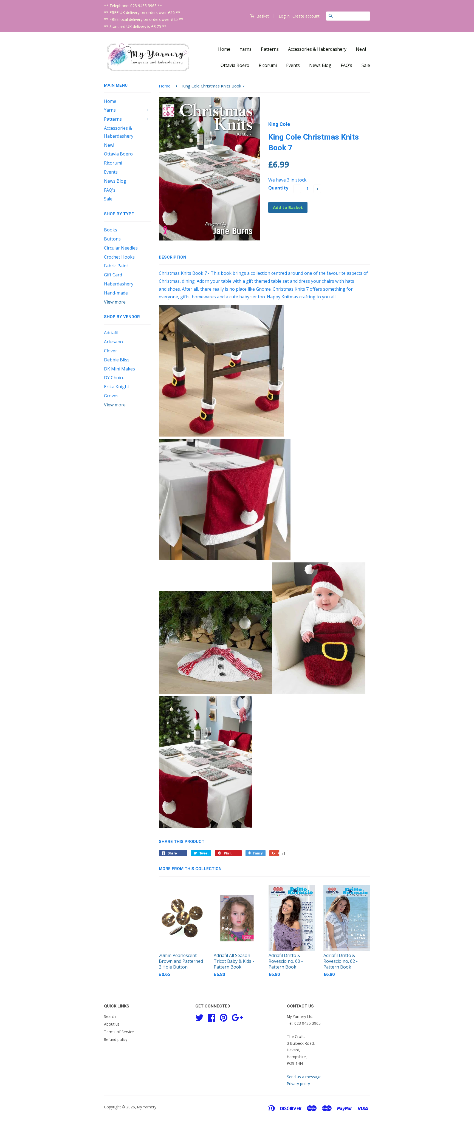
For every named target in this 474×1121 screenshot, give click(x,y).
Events (293, 65)
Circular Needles (121, 248)
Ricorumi (268, 65)
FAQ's (346, 65)
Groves (111, 396)
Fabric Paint (116, 266)
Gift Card (113, 275)
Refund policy (115, 1039)
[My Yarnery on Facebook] (211, 1017)
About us (112, 1024)
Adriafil (111, 333)
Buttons (112, 239)
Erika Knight (116, 387)
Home (224, 49)
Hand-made (116, 293)
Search (110, 1016)
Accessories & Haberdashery (317, 49)
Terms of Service (119, 1031)
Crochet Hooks (119, 257)
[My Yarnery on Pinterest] (223, 1017)
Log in (284, 16)
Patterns (270, 49)
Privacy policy (298, 1083)
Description (172, 257)
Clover (110, 351)
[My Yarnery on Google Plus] (237, 1017)
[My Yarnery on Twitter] (199, 1017)
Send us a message (304, 1076)
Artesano (113, 342)
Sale (366, 65)
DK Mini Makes (119, 369)
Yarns (246, 49)
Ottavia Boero (235, 65)
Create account (306, 16)
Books (110, 230)
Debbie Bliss (116, 360)
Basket (262, 16)
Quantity (278, 188)
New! (361, 49)
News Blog (320, 65)
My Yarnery (146, 1106)
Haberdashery (118, 284)
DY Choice (114, 378)
